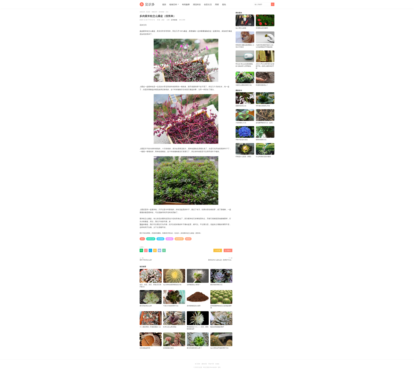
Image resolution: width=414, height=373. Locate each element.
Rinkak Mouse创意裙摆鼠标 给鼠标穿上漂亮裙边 (244, 65)
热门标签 (197, 364)
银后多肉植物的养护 (217, 327)
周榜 (217, 4)
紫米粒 (188, 239)
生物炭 (217, 364)
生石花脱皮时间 (145, 348)
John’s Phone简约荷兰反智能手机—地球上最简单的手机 (265, 66)
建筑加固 (204, 364)
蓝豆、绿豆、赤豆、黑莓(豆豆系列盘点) (150, 285)
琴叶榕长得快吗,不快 (263, 106)
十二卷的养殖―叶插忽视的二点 (150, 327)
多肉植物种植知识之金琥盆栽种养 (220, 307)
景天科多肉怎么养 (146, 306)
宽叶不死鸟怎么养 (146, 260)
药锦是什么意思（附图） (244, 156)
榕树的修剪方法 (261, 139)
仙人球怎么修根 (241, 28)
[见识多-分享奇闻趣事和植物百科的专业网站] (147, 4)
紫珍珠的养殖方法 (216, 284)
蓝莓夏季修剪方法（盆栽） (265, 122)
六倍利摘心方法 (241, 122)
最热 (224, 4)
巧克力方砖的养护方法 (170, 306)
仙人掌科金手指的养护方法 (219, 348)
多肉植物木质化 (168, 348)
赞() (228, 250)
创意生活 (208, 4)
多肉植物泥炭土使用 (193, 306)
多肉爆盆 (169, 239)
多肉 (142, 239)
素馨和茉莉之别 (241, 106)
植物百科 (173, 4)
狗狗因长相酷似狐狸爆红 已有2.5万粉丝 (245, 46)
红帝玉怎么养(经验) (169, 327)
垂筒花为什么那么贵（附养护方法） (220, 260)
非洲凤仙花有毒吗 (262, 28)
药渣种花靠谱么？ (262, 85)
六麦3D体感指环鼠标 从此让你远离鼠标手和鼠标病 (264, 46)
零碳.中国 (211, 364)
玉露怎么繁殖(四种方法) (244, 85)
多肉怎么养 (150, 239)
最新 (164, 4)
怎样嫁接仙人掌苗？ (193, 284)
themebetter (213, 367)
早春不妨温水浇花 (242, 139)
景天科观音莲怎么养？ (194, 348)
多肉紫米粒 (179, 239)
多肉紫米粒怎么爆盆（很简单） (191, 233)
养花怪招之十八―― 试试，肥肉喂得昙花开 (197, 328)
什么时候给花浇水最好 (263, 156)
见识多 (148, 12)
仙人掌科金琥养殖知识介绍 (172, 284)
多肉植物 (161, 12)
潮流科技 (197, 4)
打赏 (217, 250)
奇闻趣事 (186, 4)
